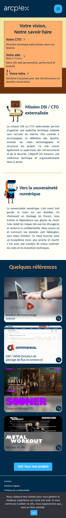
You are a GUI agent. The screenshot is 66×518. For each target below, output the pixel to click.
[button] (58, 9)
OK (34, 512)
